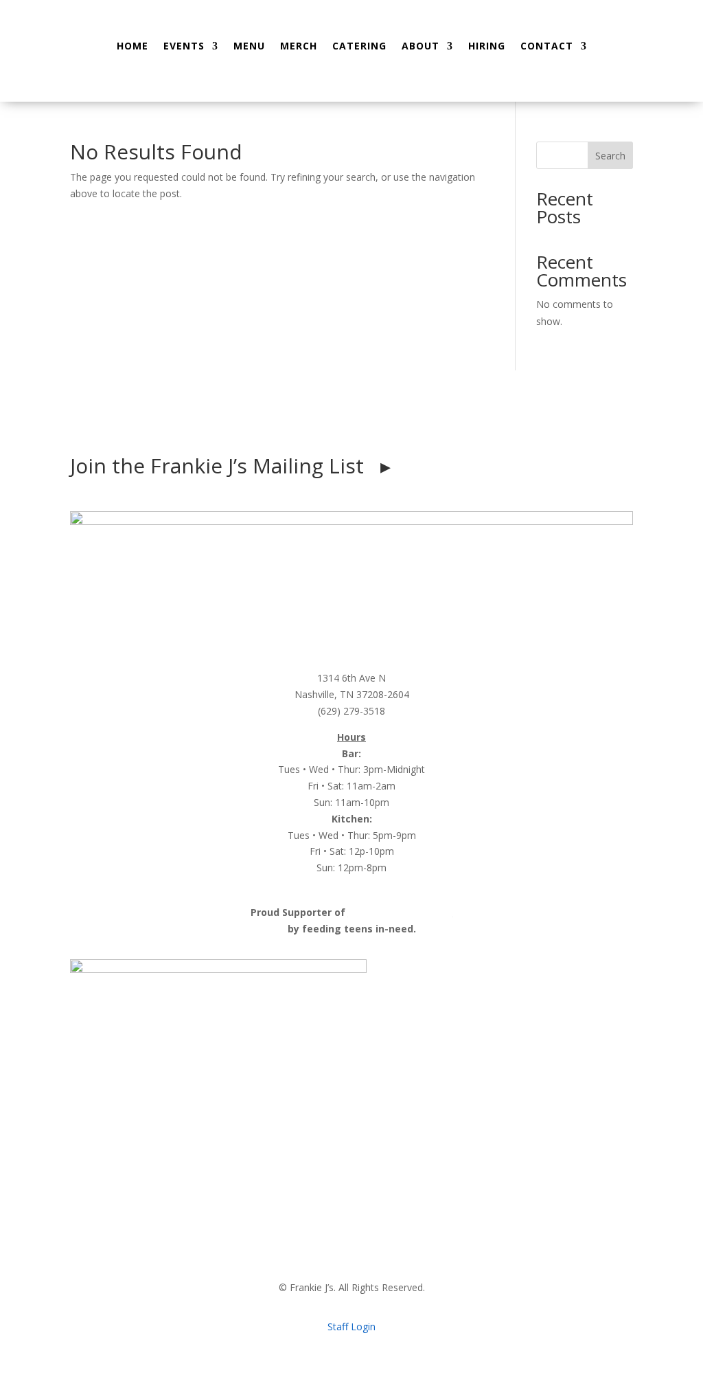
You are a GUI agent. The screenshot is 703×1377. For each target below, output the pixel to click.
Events (184, 45)
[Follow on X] (393, 423)
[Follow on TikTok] (365, 423)
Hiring (486, 45)
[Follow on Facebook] (310, 423)
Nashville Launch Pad (400, 912)
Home (132, 45)
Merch (298, 45)
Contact (546, 45)
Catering (359, 45)
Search (610, 155)
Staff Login (351, 1326)
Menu (249, 45)
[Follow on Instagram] (338, 423)
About (420, 45)
